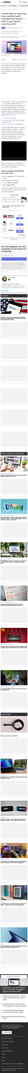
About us (4, 1054)
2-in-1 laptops (12, 5)
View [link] (20, 218)
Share (5, 59)
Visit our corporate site (12, 1028)
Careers (3, 1060)
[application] (14, 150)
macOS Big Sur (7, 118)
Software (4, 9)
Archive (3, 1057)
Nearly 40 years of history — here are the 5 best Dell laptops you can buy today (14, 997)
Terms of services (18, 263)
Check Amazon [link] (20, 231)
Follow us (16, 59)
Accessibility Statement (7, 1051)
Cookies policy (5, 1048)
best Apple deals (10, 124)
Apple (21, 103)
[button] (2, 2)
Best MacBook (7, 120)
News (3, 28)
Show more (22, 235)
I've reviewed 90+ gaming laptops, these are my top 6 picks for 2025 (13, 1011)
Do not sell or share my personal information (12, 1063)
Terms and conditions (7, 1038)
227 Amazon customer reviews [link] (13, 210)
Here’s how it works (14, 37)
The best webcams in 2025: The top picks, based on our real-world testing (14, 1005)
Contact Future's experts (7, 1041)
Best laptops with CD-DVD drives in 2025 (14, 1017)
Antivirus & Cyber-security (13, 9)
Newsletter (24, 59)
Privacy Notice (20, 264)
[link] (5, 216)
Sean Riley (9, 27)
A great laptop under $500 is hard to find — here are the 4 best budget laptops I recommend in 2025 (14, 989)
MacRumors (12, 115)
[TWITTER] (9, 280)
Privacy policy (5, 1044)
